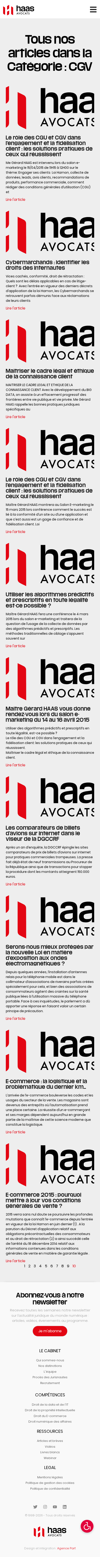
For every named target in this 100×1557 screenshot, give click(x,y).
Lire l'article (15, 199)
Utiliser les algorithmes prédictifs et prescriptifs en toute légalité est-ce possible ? (50, 600)
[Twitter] (35, 1507)
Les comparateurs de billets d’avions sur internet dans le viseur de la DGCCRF (43, 833)
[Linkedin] (65, 1507)
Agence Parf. (66, 1548)
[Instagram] (45, 1507)
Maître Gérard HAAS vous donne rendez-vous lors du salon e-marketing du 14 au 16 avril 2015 (48, 714)
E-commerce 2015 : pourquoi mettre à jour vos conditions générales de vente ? (43, 1200)
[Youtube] (55, 1507)
